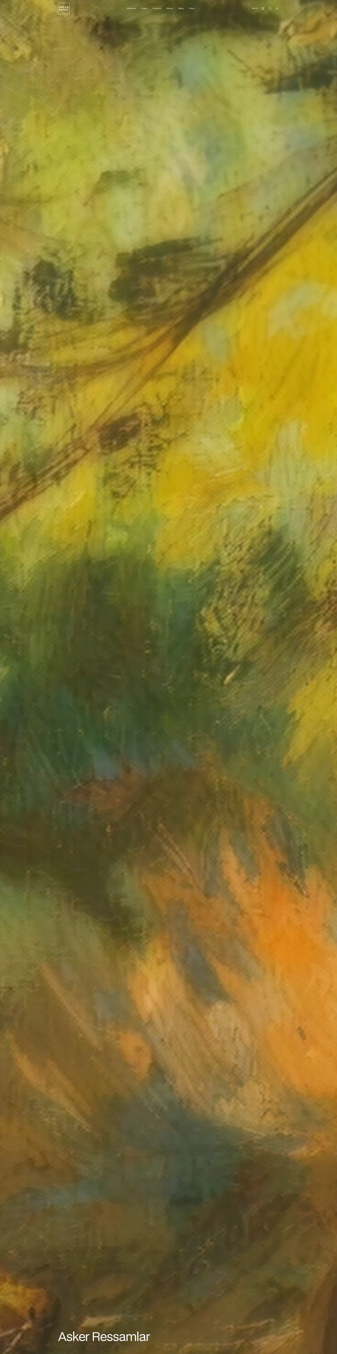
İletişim (192, 8)
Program (144, 8)
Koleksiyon (157, 8)
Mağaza (181, 8)
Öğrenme (169, 8)
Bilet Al (255, 8)
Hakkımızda (131, 8)
